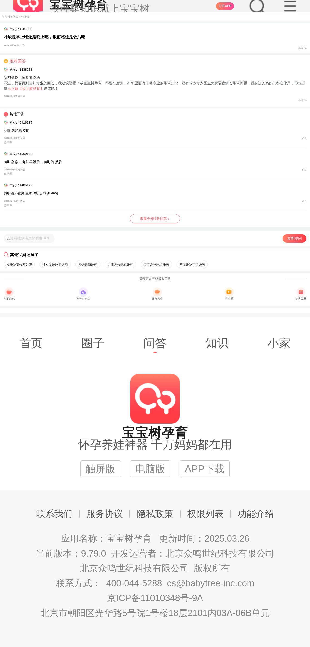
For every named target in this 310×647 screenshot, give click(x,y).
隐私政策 (155, 514)
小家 (278, 343)
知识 (217, 343)
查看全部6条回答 (153, 219)
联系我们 (54, 514)
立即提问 (294, 238)
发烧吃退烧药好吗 (19, 264)
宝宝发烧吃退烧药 (156, 264)
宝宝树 (6, 16)
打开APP (225, 6)
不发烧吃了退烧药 (192, 264)
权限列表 (205, 514)
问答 (15, 16)
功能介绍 (256, 514)
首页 (31, 343)
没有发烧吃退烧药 (55, 264)
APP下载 (204, 468)
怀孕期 (25, 16)
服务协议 (104, 514)
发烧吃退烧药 (87, 264)
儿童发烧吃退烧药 (120, 264)
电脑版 (150, 468)
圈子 (93, 343)
